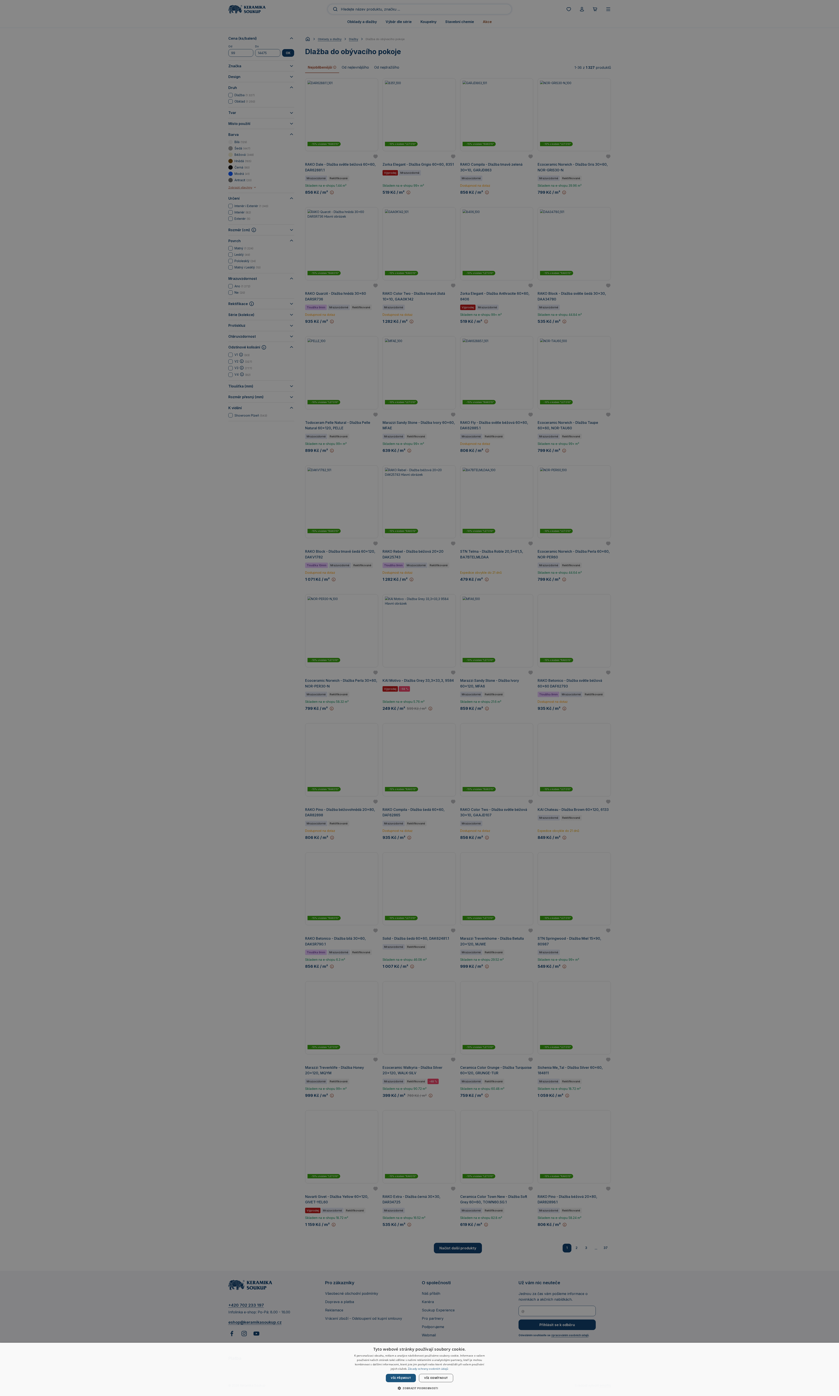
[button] (419, 1388)
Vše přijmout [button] (401, 1378)
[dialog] (419, 1369)
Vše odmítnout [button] (436, 1378)
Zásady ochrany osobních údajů (428, 1369)
